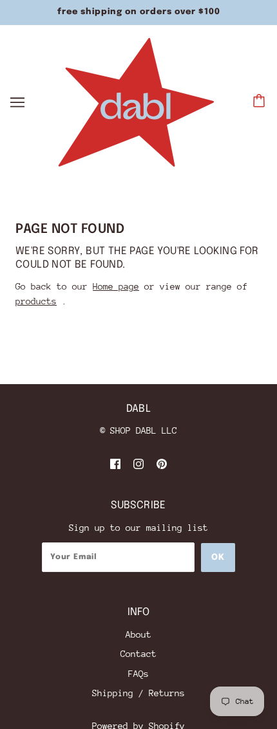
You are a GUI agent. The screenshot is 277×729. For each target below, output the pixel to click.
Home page (116, 286)
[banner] (136, 101)
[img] (115, 463)
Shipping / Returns (138, 693)
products (36, 301)
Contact (138, 654)
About (138, 634)
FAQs (138, 674)
